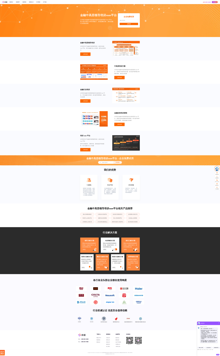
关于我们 (45, 2)
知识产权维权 (118, 342)
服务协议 (117, 337)
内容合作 (108, 337)
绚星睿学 (18, 2)
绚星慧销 (24, 2)
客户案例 (38, 2)
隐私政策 (117, 339)
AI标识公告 (118, 346)
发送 (217, 354)
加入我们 (108, 346)
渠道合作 (108, 342)
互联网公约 (118, 344)
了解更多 (84, 249)
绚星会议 (98, 342)
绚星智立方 (31, 2)
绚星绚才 (11, 2)
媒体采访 (108, 344)
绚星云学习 (98, 337)
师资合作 (108, 339)
